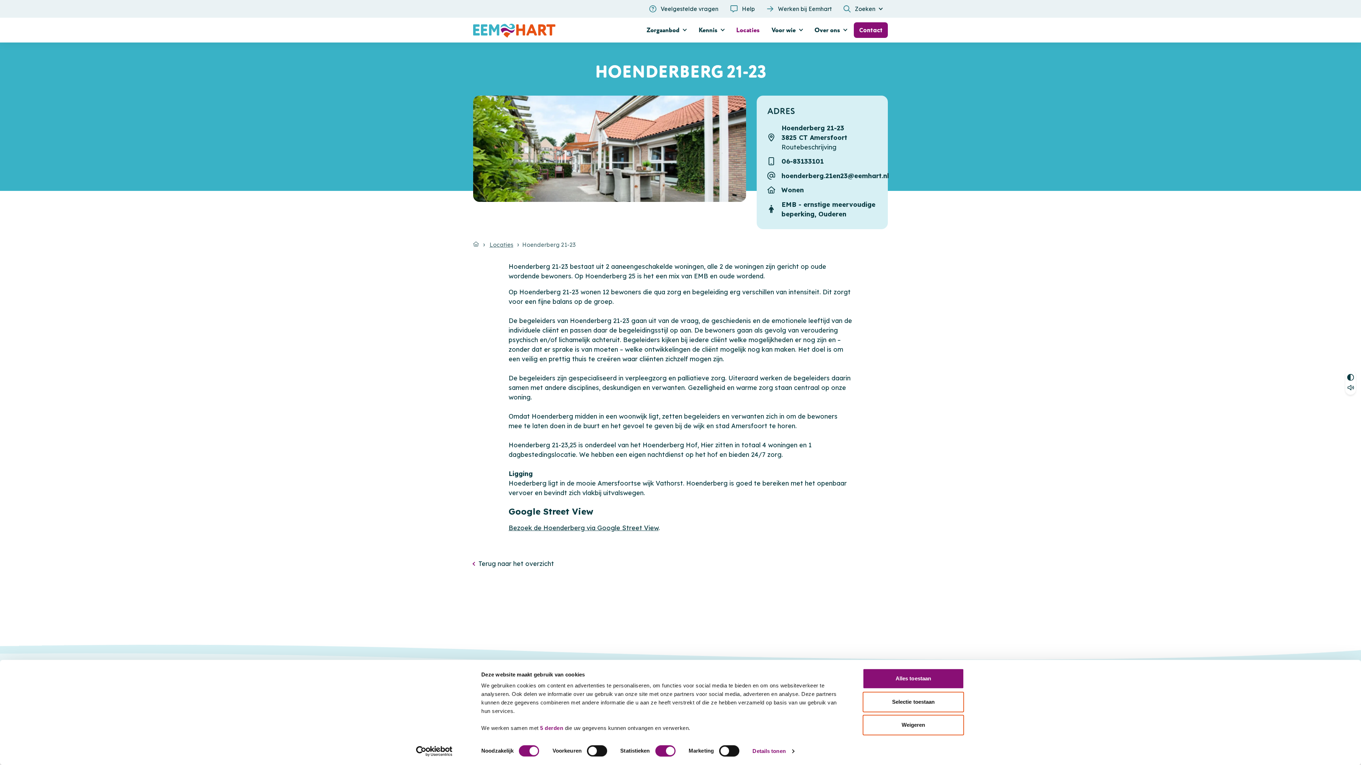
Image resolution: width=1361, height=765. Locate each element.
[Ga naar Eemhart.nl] (476, 244)
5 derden (551, 728)
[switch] (597, 750)
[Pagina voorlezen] (1350, 388)
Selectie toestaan (913, 702)
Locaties (501, 244)
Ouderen (832, 214)
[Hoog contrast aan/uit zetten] (1350, 376)
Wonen (793, 190)
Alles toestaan (913, 678)
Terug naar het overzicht (516, 564)
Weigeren (913, 725)
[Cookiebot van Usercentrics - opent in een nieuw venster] (434, 751)
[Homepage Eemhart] (538, 30)
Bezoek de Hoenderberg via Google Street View (584, 528)
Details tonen (768, 751)
